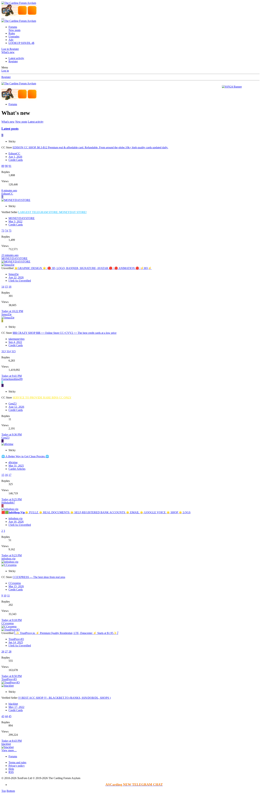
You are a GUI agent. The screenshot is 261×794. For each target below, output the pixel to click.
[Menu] (2, 18)
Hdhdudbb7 (8, 502)
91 (10, 165)
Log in (5, 70)
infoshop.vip (16, 518)
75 (10, 230)
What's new (8, 121)
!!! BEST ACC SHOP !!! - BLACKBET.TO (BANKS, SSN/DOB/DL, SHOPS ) (64, 697)
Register (13, 61)
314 (8, 351)
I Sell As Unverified (20, 280)
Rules (12, 33)
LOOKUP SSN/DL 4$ (21, 42)
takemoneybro (17, 338)
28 (10, 651)
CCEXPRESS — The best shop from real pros (39, 577)
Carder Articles (17, 468)
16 (10, 286)
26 (2, 651)
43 (2, 716)
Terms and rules (17, 762)
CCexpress (15, 583)
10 (5, 595)
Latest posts (9, 128)
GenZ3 (13, 403)
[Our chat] (22, 10)
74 (6, 230)
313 (3, 351)
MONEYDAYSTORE (22, 218)
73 (2, 230)
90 (6, 165)
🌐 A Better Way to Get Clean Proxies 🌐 (25, 456)
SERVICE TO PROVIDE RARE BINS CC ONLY (42, 397)
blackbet (13, 703)
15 (6, 286)
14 (2, 286)
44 (6, 716)
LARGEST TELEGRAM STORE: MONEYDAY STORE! (52, 212)
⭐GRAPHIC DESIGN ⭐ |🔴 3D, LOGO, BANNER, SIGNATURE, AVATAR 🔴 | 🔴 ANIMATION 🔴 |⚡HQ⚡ (83, 268)
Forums (13, 26)
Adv (11, 39)
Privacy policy (17, 765)
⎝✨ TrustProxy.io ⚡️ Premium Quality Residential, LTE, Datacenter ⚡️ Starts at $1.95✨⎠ (66, 633)
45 (10, 716)
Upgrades (14, 36)
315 (13, 351)
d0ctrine (13, 462)
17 (10, 474)
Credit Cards (16, 159)
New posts (14, 30)
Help (11, 768)
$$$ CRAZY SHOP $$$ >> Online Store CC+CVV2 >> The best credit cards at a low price (64, 332)
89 (2, 165)
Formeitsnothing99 (12, 379)
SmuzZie (14, 274)
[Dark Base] (32, 10)
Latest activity (16, 58)
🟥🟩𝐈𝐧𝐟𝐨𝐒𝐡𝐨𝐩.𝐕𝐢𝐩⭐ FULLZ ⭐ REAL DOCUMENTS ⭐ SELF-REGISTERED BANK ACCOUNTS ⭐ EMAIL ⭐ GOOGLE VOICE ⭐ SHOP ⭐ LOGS (96, 512)
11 (8, 595)
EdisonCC (14, 153)
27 (6, 651)
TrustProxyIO (16, 639)
